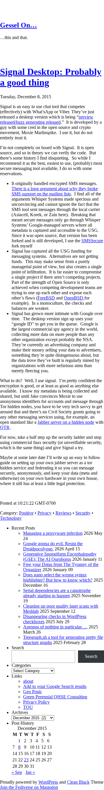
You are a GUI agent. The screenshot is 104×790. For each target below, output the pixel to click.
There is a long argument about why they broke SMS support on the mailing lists (55, 191)
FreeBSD (46, 297)
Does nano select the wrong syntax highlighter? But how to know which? (57, 577)
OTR (5, 427)
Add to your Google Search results (54, 686)
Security (82, 512)
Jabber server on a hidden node (66, 422)
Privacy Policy (36, 702)
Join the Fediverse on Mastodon (29, 787)
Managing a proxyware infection (53, 533)
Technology (11, 518)
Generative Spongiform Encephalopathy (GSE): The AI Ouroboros (59, 557)
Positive (26, 512)
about (28, 681)
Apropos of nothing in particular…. (55, 626)
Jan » (30, 772)
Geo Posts (32, 691)
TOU (28, 707)
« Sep (17, 772)
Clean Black (78, 782)
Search (18, 647)
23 (26, 759)
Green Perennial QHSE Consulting (55, 696)
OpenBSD (74, 297)
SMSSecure (92, 240)
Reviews (63, 512)
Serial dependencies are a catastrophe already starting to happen (57, 593)
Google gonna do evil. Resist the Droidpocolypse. (53, 546)
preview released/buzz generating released (46, 119)
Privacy (44, 512)
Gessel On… (18, 25)
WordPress (48, 782)
